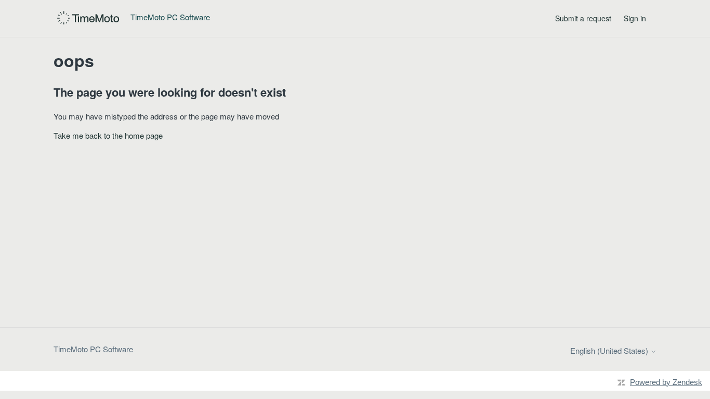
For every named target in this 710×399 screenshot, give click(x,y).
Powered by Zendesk (666, 382)
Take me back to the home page (108, 135)
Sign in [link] (635, 18)
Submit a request (583, 18)
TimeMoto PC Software (93, 348)
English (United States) (610, 350)
